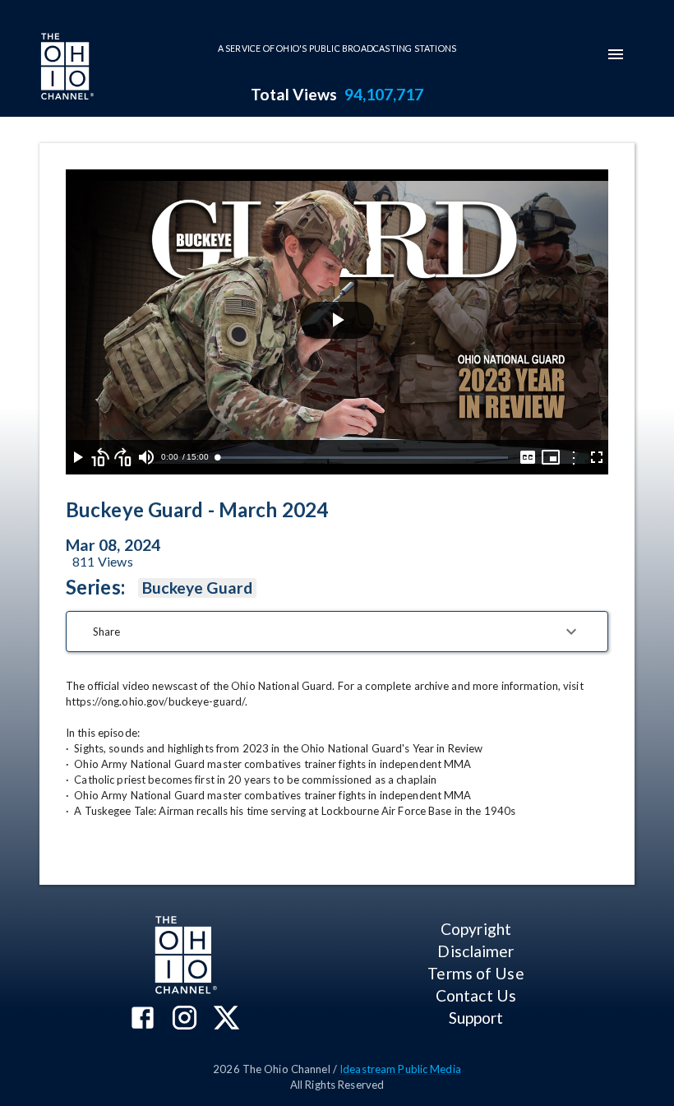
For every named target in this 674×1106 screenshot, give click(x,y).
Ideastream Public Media (400, 1069)
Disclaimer (475, 951)
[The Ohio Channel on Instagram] (184, 1019)
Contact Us (476, 995)
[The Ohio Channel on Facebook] (142, 1019)
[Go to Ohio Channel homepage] (65, 68)
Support (476, 1017)
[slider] (362, 457)
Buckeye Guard (197, 587)
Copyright (476, 929)
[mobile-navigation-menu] (615, 54)
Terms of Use (475, 973)
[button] (337, 631)
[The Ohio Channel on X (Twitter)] (226, 1019)
